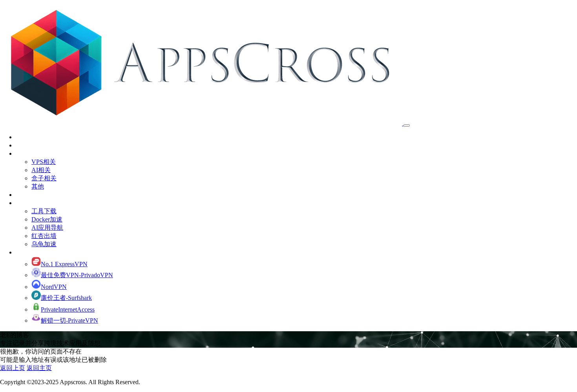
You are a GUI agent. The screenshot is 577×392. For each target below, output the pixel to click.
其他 (37, 186)
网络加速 (28, 252)
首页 (22, 137)
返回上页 (12, 368)
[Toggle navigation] (407, 125)
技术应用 (28, 153)
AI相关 (41, 170)
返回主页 (39, 368)
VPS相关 (43, 161)
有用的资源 (31, 203)
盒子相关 (44, 178)
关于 (22, 145)
